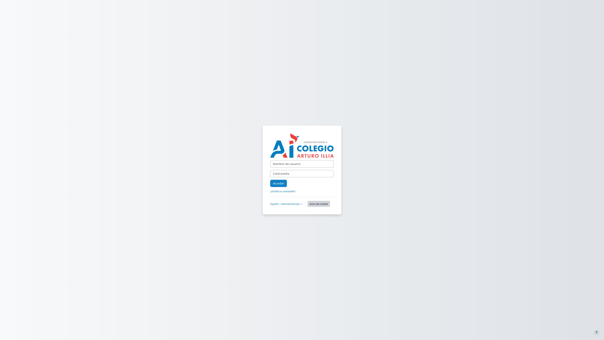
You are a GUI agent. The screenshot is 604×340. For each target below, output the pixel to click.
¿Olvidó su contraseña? (282, 191)
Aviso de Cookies (319, 203)
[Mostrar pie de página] (596, 332)
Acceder (278, 183)
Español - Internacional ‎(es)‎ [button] (285, 203)
